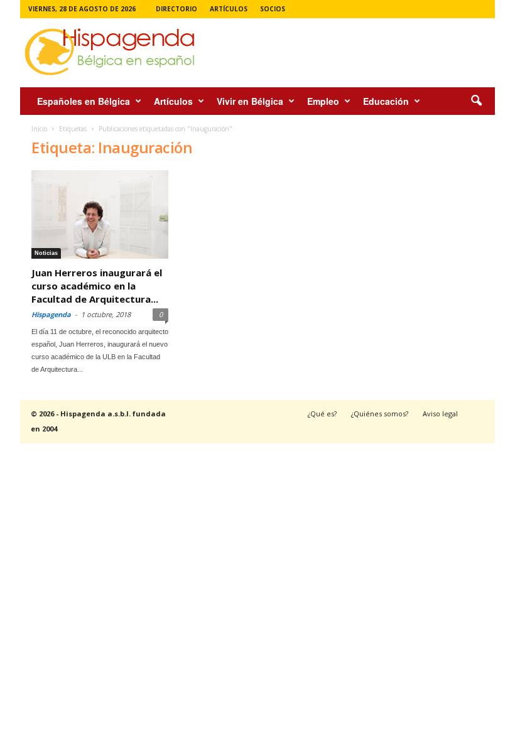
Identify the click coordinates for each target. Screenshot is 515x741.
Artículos (228, 8)
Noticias (46, 253)
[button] (476, 101)
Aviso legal (440, 413)
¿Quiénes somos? (379, 413)
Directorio (176, 8)
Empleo (323, 101)
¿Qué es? (322, 413)
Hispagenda (51, 314)
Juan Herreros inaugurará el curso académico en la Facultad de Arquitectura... (96, 285)
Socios (272, 8)
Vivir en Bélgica (250, 101)
